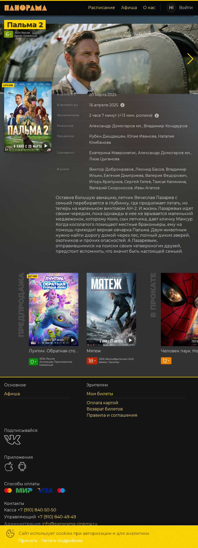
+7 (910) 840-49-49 (57, 516)
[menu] (105, 7)
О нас (149, 7)
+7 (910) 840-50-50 (37, 509)
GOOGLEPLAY (22, 466)
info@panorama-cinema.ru (69, 523)
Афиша (129, 7)
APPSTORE (8, 466)
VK (12, 439)
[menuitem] (101, 7)
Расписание (101, 7)
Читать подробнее (62, 540)
